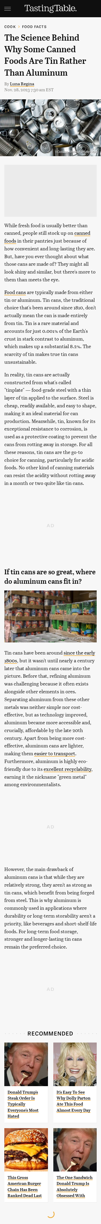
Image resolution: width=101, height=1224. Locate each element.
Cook (10, 26)
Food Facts (34, 26)
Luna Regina (22, 84)
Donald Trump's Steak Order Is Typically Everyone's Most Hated (23, 1104)
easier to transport (54, 753)
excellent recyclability (67, 768)
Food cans (15, 292)
